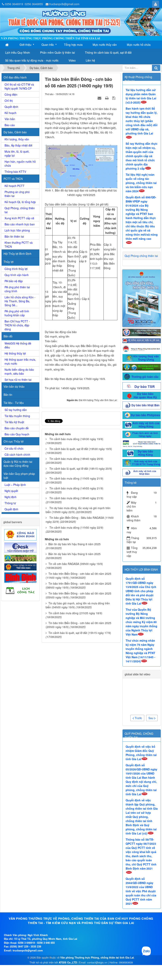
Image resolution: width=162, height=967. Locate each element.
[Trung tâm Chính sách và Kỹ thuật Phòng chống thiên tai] (141, 408)
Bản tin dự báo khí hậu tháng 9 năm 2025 (74, 554)
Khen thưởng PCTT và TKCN (19, 244)
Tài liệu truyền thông (17, 416)
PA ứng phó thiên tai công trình (17, 289)
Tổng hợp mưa (73, 45)
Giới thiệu (25, 45)
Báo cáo (10, 125)
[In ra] (107, 98)
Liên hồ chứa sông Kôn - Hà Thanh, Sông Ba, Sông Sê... (20, 301)
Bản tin (8, 395)
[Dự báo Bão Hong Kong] (141, 417)
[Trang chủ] (7, 45)
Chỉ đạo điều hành (15, 77)
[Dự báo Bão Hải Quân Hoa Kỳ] (141, 360)
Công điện (11, 94)
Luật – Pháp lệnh (15, 485)
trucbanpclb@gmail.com (64, 4)
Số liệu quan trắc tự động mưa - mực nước (31, 60)
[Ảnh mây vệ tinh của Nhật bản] (141, 437)
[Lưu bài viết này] (114, 98)
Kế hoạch (10, 113)
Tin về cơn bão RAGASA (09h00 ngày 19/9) (75, 564)
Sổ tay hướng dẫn (16, 410)
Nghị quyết (11, 491)
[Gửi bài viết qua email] (100, 98)
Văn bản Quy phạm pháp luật (19, 476)
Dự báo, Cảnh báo (15, 132)
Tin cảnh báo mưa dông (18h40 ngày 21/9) (76, 498)
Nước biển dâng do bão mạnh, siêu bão (19, 371)
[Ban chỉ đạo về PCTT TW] (141, 297)
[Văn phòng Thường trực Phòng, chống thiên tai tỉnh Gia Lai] (81, 24)
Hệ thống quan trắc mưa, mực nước (20, 361)
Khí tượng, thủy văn (17, 139)
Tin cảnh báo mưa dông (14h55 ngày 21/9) (76, 488)
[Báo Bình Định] (21, 577)
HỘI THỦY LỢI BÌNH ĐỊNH (141, 534)
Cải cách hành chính (17, 454)
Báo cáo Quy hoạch (17, 434)
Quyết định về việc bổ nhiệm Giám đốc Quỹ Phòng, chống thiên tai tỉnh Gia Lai (141, 717)
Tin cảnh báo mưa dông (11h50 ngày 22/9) (76, 527)
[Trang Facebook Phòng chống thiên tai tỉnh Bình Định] (141, 313)
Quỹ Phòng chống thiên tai (141, 256)
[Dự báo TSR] (141, 350)
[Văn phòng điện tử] (21, 547)
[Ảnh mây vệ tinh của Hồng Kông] (141, 389)
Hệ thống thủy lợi (15, 353)
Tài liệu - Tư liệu (14, 403)
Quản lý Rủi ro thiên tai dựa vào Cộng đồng (18, 464)
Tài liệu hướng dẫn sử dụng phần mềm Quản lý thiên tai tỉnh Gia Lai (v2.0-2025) (141, 96)
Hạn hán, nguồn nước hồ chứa (20, 163)
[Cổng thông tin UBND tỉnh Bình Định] (21, 566)
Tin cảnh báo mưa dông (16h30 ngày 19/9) (76, 439)
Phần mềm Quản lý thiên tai (57, 52)
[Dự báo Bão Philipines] (141, 379)
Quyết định (11, 107)
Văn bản (10, 119)
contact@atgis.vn (97, 927)
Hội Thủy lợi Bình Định (17, 254)
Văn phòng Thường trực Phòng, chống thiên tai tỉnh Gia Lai (97, 922)
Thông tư (10, 503)
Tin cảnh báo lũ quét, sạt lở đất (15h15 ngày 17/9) (79, 633)
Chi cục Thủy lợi (14, 441)
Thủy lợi (8, 262)
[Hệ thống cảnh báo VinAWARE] (141, 331)
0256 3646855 (34, 4)
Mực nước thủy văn (105, 45)
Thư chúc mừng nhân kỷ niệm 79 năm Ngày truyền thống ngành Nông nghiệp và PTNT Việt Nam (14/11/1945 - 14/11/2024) (140, 615)
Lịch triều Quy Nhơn (17, 52)
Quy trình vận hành (17, 275)
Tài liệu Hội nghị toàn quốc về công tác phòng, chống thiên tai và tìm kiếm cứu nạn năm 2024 (141, 183)
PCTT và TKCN (13, 179)
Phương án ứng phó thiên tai (17, 194)
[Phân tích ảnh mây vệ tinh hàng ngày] (141, 398)
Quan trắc (47, 45)
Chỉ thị (9, 101)
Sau (151, 683)
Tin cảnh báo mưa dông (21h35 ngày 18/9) (75, 613)
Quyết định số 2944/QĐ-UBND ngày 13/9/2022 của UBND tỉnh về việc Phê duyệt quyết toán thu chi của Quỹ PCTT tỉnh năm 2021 (141, 855)
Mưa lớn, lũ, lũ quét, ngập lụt (17, 153)
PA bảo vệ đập (14, 281)
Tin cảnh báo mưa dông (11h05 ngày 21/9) (76, 478)
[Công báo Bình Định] (21, 534)
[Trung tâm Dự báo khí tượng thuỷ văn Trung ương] (141, 322)
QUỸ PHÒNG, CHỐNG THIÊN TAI (139, 700)
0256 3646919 (14, 4)
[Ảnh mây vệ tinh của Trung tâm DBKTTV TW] (141, 427)
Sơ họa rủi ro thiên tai (18, 380)
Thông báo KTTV (15, 172)
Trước (138, 683)
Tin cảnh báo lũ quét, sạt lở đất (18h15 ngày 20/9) (80, 468)
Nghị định (10, 497)
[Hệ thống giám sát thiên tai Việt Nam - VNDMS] (141, 305)
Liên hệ (90, 60)
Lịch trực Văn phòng (17, 230)
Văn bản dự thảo (14, 386)
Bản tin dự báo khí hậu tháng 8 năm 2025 (74, 544)
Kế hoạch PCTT (14, 186)
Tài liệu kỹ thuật (14, 422)
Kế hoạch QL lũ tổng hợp (20, 202)
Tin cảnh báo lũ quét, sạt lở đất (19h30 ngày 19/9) (80, 449)
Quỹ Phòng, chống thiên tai (20, 210)
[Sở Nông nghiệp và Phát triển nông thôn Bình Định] (21, 558)
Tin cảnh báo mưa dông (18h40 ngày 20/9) (76, 459)
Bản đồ (8, 336)
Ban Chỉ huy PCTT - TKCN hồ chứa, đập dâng (17, 325)
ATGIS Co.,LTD (68, 927)
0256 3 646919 (26, 907)
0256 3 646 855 (46, 907)
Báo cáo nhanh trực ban (20, 224)
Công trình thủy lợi (16, 269)
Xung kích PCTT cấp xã (19, 218)
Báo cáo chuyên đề (17, 428)
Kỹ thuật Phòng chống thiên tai (138, 79)
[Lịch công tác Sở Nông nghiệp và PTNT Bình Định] (21, 590)
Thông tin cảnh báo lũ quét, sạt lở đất (108, 52)
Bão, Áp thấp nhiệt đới (18, 145)
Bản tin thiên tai (14, 236)
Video (72, 60)
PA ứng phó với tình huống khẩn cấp (17, 313)
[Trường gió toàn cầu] (141, 341)
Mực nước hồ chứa (139, 45)
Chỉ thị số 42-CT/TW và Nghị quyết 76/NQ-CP (19, 86)
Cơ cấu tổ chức (14, 448)
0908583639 (126, 927)
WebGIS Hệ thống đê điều (18, 345)
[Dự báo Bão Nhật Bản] (141, 369)
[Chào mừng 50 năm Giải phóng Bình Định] (141, 280)
